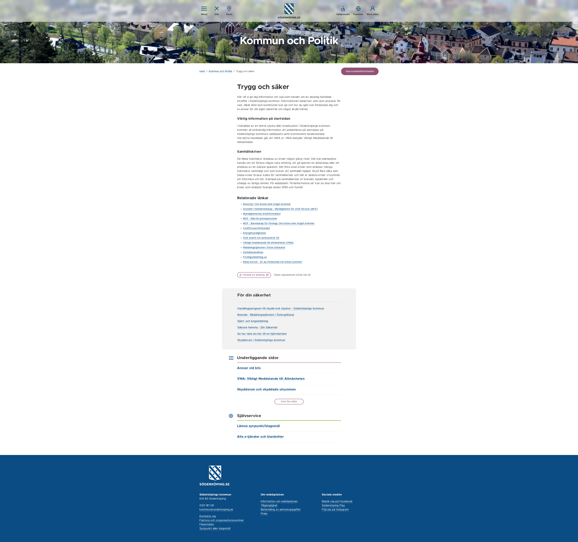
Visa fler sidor (289, 401)
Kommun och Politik (220, 71)
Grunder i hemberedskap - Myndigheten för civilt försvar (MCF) (280, 209)
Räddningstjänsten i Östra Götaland (264, 247)
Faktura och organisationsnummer (221, 520)
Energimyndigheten (254, 233)
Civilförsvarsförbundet (256, 228)
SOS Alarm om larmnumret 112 (261, 238)
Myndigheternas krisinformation (262, 214)
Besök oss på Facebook (337, 501)
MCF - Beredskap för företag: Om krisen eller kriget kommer (279, 223)
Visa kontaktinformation (360, 71)
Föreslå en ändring (254, 275)
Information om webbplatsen (279, 501)
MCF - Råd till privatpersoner (260, 218)
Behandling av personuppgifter (281, 509)
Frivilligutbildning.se (255, 257)
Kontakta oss (207, 516)
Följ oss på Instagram (335, 509)
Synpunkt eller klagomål (214, 528)
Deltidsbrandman (253, 252)
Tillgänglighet (269, 505)
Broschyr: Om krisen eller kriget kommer (267, 204)
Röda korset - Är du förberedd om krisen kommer (272, 262)
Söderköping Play (333, 505)
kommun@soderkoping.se (216, 509)
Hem (202, 71)
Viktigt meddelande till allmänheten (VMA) (268, 242)
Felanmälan (206, 524)
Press (264, 513)
